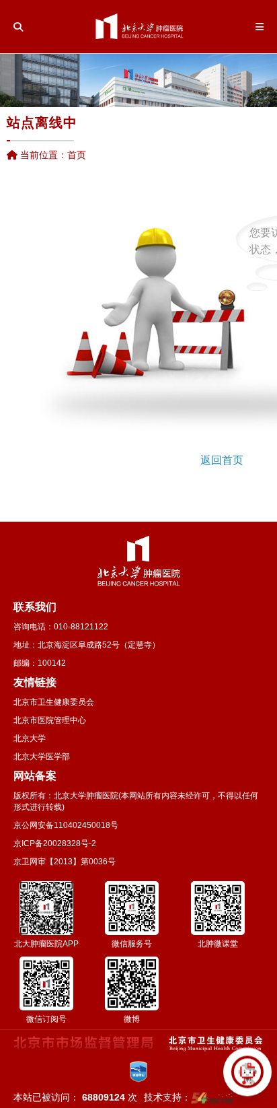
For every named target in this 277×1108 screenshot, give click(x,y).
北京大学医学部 (41, 756)
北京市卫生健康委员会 (53, 702)
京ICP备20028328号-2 (54, 843)
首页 (76, 154)
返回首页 (221, 460)
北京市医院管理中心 (49, 720)
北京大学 (29, 738)
